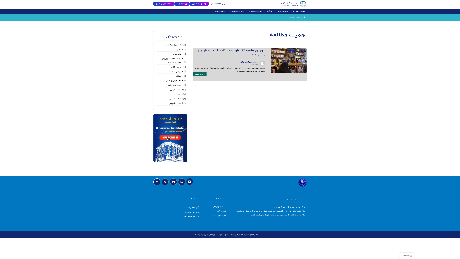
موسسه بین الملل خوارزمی (248, 62)
